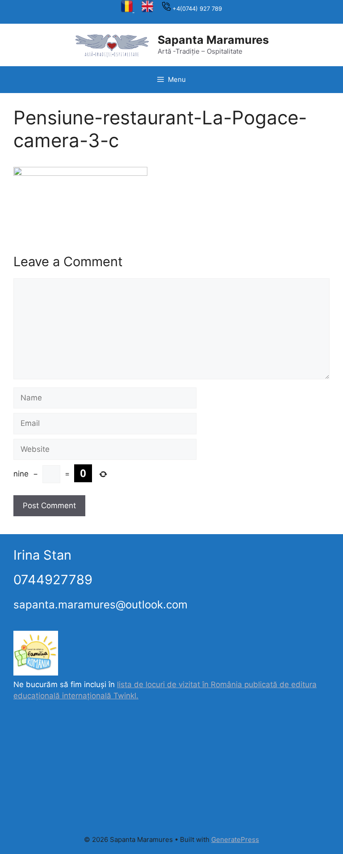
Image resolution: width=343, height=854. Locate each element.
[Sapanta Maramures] (112, 44)
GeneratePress (235, 839)
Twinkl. (125, 695)
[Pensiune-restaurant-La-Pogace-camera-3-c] (80, 173)
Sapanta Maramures (213, 40)
